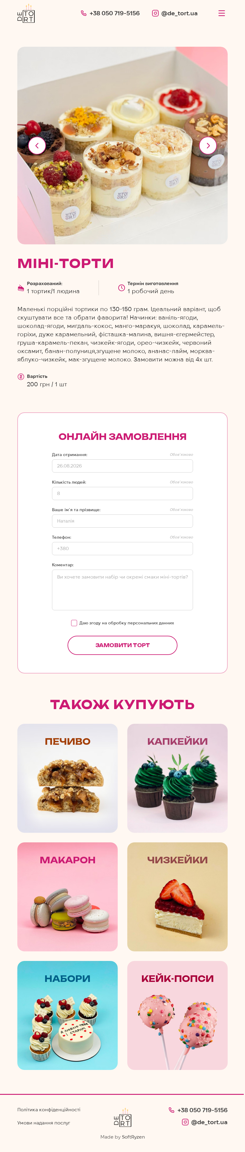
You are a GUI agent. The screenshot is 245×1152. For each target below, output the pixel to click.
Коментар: (63, 564)
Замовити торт (122, 645)
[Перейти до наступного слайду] (208, 146)
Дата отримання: (69, 454)
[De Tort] (26, 13)
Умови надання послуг (43, 1122)
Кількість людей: (69, 482)
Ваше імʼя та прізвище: (76, 509)
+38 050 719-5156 (115, 13)
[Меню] (222, 13)
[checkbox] (74, 623)
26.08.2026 (69, 465)
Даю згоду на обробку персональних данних (126, 622)
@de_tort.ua (179, 13)
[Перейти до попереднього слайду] (37, 146)
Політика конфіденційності (48, 1109)
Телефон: (61, 537)
